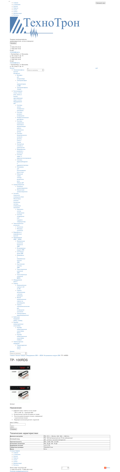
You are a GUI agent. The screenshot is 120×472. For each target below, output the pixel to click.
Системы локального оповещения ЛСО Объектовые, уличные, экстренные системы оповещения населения (18, 200)
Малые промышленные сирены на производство (21, 300)
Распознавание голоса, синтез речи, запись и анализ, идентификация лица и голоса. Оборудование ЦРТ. (18, 97)
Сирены (15, 283)
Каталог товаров (20, 355)
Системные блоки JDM (20, 252)
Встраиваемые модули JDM (21, 249)
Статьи (15, 11)
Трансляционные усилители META (22, 276)
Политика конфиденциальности (19, 471)
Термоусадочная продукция (18, 342)
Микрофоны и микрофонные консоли (17, 234)
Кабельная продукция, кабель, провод (17, 318)
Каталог (15, 6)
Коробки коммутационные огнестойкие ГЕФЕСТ (22, 337)
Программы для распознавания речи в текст (21, 169)
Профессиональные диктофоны (23, 118)
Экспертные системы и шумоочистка (21, 145)
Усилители (20, 227)
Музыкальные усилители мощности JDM (21, 243)
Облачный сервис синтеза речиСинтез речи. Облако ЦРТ (20, 178)
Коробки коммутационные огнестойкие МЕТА (22, 330)
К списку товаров (15, 451)
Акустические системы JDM (21, 265)
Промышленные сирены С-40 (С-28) (21, 287)
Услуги (15, 10)
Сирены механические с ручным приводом (21, 293)
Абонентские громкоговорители (22, 190)
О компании (16, 4)
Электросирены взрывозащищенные (23, 314)
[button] (101, 3)
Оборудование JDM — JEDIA (17, 238)
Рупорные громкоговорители (22, 187)
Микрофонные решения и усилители (21, 151)
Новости (15, 8)
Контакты (16, 15)
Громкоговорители (18, 184)
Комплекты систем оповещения (20, 211)
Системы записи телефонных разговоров (20, 107)
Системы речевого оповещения (20, 114)
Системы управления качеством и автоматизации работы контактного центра (21, 126)
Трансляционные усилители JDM (22, 271)
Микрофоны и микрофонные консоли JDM (21, 258)
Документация (17, 13)
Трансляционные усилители (18, 224)
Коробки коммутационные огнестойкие (18, 324)
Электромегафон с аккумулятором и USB (22, 83)
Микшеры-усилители (20, 229)
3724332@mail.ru (15, 52)
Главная (15, 3)
